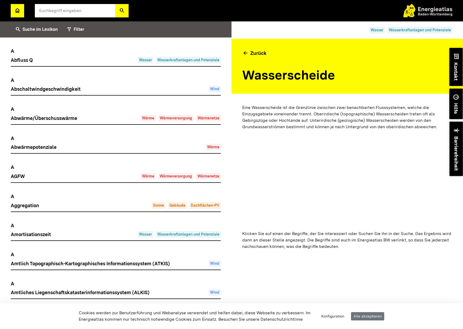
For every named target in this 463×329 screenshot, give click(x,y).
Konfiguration (332, 316)
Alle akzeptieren (367, 316)
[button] (122, 10)
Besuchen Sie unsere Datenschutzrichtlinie (260, 319)
